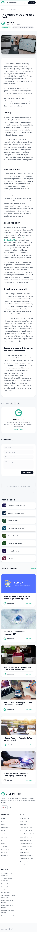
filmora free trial (25, 821)
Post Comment (27, 472)
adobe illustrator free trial (27, 834)
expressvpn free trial (26, 846)
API (2, 840)
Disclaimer (4, 852)
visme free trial (24, 818)
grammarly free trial (26, 837)
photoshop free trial (26, 831)
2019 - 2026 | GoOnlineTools (9, 926)
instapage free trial (25, 840)
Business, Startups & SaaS (8, 884)
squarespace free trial (26, 858)
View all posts (18, 429)
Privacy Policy (5, 849)
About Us (4, 834)
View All (33, 568)
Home (3, 9)
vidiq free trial (24, 824)
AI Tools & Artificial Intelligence (23, 27)
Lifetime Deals (5, 828)
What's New (4, 831)
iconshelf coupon (25, 865)
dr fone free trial (25, 862)
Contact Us (4, 855)
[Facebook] (9, 929)
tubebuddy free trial (26, 828)
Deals (3, 824)
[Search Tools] (24, 3)
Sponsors (4, 846)
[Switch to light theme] (10, 807)
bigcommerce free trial (26, 855)
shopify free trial (25, 849)
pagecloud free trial (26, 843)
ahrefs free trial (24, 852)
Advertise (4, 837)
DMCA (3, 843)
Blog (8, 9)
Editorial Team (10, 22)
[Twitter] (12, 929)
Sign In (32, 3)
